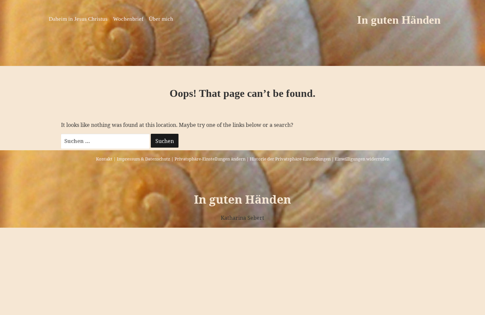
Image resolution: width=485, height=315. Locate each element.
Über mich (161, 19)
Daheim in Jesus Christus (78, 19)
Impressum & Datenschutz (143, 159)
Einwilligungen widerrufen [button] (362, 159)
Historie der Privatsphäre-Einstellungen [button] (290, 159)
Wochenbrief (128, 19)
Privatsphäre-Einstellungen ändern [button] (210, 159)
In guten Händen (398, 20)
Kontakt (104, 159)
